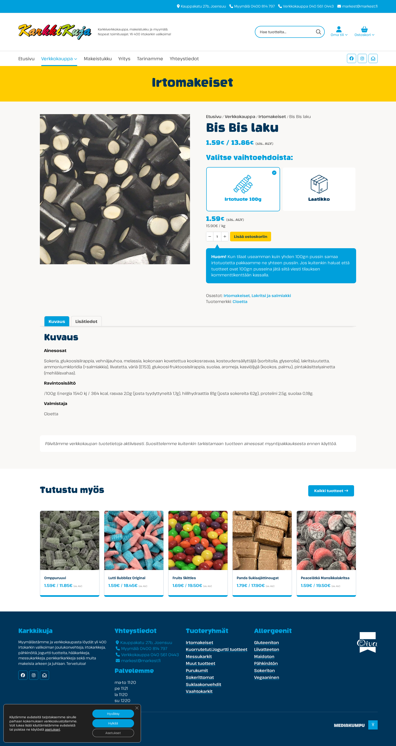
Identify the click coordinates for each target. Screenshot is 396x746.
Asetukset (113, 733)
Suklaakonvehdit (203, 684)
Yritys (124, 58)
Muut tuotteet (200, 663)
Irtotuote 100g (243, 200)
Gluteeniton (266, 642)
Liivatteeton (266, 649)
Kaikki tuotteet (328, 490)
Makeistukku (98, 58)
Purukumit (197, 670)
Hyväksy (113, 713)
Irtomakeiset (272, 116)
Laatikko (319, 200)
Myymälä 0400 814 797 (254, 6)
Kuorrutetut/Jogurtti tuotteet (216, 649)
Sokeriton (264, 670)
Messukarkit (199, 656)
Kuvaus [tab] (57, 321)
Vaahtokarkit (199, 691)
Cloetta (240, 301)
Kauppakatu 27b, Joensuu (203, 6)
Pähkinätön (266, 663)
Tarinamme (150, 58)
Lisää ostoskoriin (250, 236)
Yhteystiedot (184, 58)
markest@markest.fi (360, 6)
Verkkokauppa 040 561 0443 (308, 6)
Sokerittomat (200, 677)
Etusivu (26, 58)
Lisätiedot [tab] (86, 321)
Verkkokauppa (57, 58)
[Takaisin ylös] (373, 724)
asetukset (52, 729)
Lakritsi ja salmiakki (271, 295)
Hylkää (113, 723)
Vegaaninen (266, 677)
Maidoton (264, 656)
